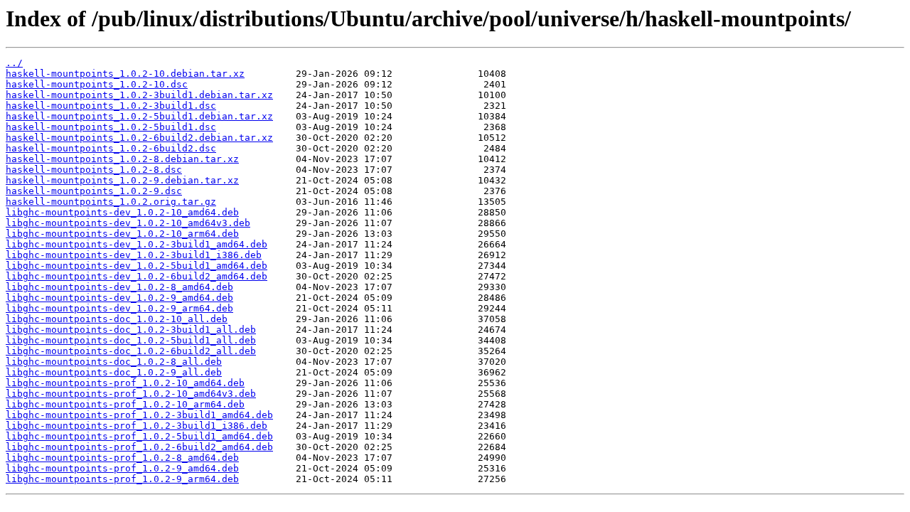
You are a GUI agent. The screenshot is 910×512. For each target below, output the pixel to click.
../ (14, 63)
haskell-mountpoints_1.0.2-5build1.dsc (111, 127)
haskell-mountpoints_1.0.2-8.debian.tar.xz (122, 159)
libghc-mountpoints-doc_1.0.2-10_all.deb (117, 319)
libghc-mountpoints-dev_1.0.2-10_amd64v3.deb (128, 223)
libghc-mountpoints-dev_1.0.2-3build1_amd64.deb (136, 244)
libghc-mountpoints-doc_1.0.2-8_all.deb (114, 361)
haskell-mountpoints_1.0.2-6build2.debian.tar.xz (139, 137)
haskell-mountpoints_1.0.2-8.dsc (94, 169)
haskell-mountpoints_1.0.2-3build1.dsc (111, 105)
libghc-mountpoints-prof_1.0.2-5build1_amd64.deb (139, 436)
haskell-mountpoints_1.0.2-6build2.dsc (111, 148)
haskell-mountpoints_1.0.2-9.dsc (94, 191)
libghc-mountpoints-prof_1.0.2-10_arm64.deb (125, 404)
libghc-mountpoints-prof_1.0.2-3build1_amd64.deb (139, 415)
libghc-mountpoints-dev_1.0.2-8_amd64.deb (119, 287)
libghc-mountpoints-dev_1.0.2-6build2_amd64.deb (136, 276)
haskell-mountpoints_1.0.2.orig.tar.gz (111, 201)
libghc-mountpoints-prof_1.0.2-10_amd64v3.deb (131, 393)
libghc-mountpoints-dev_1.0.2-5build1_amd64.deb (136, 265)
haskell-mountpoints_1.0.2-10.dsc (97, 84)
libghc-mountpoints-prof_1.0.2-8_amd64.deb (122, 457)
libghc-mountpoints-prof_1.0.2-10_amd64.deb (125, 383)
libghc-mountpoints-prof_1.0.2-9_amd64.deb (122, 468)
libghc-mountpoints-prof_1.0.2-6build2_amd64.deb (139, 447)
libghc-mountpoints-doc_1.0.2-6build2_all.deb (131, 351)
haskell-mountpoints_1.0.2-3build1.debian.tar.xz (139, 95)
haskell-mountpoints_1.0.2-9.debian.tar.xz (122, 180)
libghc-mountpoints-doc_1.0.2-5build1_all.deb (131, 340)
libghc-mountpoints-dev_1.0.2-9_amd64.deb (119, 297)
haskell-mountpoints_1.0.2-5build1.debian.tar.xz (139, 116)
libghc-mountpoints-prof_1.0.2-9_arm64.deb (122, 479)
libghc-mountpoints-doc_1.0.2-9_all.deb (114, 372)
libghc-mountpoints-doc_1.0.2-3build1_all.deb (131, 329)
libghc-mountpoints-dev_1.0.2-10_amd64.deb (122, 212)
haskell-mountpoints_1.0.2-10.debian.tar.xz (125, 73)
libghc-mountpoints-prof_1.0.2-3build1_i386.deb (136, 425)
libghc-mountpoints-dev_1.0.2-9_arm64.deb (119, 308)
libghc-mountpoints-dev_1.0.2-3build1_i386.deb (134, 255)
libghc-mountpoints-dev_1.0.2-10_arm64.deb (122, 233)
